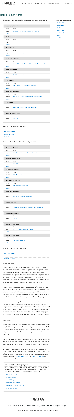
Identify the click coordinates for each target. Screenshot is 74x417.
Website (7, 33)
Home (10, 406)
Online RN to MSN (60, 25)
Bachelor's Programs (9, 131)
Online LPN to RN (60, 33)
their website (20, 356)
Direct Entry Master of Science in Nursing (22, 74)
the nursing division (37, 356)
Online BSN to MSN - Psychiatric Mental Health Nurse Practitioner (28, 53)
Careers (68, 9)
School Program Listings (58, 406)
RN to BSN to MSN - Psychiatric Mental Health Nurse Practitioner (27, 96)
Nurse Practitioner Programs (13, 382)
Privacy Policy (45, 406)
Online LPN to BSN (60, 30)
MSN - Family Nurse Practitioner (20, 185)
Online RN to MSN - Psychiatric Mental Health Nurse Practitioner (27, 42)
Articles (28, 406)
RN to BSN (15, 218)
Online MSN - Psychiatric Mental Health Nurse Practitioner (26, 31)
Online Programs (25, 3)
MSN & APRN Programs (54, 3)
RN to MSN (15, 118)
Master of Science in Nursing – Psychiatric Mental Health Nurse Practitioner (30, 63)
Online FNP (58, 28)
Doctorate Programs (9, 137)
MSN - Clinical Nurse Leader (19, 240)
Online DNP (58, 38)
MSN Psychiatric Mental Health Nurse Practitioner (24, 85)
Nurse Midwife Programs (12, 388)
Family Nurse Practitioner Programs (15, 385)
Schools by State (57, 9)
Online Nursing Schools (11, 374)
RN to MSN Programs (11, 380)
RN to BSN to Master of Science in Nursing (22, 196)
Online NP (58, 35)
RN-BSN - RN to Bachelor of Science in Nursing (23, 229)
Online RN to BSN (60, 23)
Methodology (36, 406)
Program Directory (19, 406)
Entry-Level (67, 3)
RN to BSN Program (11, 377)
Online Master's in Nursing (19, 174)
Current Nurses (39, 3)
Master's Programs (9, 134)
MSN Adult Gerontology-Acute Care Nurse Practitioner (25, 107)
